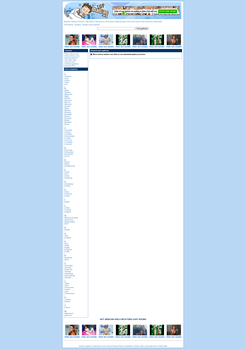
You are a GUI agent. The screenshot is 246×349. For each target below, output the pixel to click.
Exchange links (151, 346)
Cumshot (68, 144)
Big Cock (68, 100)
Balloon (68, 92)
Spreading (69, 274)
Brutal (67, 120)
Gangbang (69, 184)
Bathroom (68, 94)
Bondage (68, 114)
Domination (69, 152)
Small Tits (68, 270)
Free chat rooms (133, 22)
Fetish (67, 176)
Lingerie (68, 212)
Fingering (68, 178)
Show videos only (71, 54)
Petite (67, 246)
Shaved (68, 268)
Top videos (90, 22)
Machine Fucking (71, 218)
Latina (67, 208)
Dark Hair (68, 150)
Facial (67, 172)
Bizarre (67, 106)
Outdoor (68, 238)
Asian (67, 82)
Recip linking (112, 346)
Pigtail (67, 248)
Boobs (67, 116)
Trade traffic (162, 346)
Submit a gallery (85, 346)
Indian (67, 202)
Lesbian (68, 210)
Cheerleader (70, 136)
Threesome (69, 288)
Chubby (68, 138)
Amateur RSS (70, 66)
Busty (67, 124)
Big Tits (67, 102)
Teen (67, 286)
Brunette (68, 118)
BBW (67, 96)
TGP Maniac (68, 25)
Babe (67, 90)
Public (67, 252)
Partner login (139, 346)
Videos (74, 22)
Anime (67, 80)
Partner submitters (126, 346)
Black (67, 108)
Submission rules (99, 346)
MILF (67, 224)
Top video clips (70, 60)
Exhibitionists (70, 166)
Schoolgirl (69, 266)
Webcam (68, 315)
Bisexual (68, 104)
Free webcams (146, 22)
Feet (66, 174)
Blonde (67, 110)
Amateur (78, 25)
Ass (66, 84)
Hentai (67, 196)
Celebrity (68, 134)
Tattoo (67, 284)
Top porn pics (70, 62)
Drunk (67, 156)
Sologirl (68, 272)
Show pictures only (72, 56)
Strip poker (158, 22)
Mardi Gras (69, 220)
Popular (67, 22)
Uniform (68, 299)
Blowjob (68, 112)
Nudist (67, 230)
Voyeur (67, 307)
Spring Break (70, 276)
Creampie (68, 142)
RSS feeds (110, 22)
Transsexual (69, 294)
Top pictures (100, 22)
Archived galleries (72, 64)
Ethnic (67, 164)
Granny (67, 186)
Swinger (68, 278)
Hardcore (68, 194)
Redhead (68, 258)
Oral (66, 236)
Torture (67, 290)
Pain (66, 244)
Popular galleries (71, 58)
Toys (66, 292)
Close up (68, 140)
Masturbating (70, 222)
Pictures (81, 22)
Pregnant (68, 250)
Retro (67, 260)
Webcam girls (120, 22)
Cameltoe (68, 130)
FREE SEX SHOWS (72, 47)
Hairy (67, 192)
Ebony (67, 162)
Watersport (69, 313)
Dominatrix (69, 154)
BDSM (67, 98)
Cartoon (68, 132)
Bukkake (68, 122)
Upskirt (67, 301)
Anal (66, 78)
